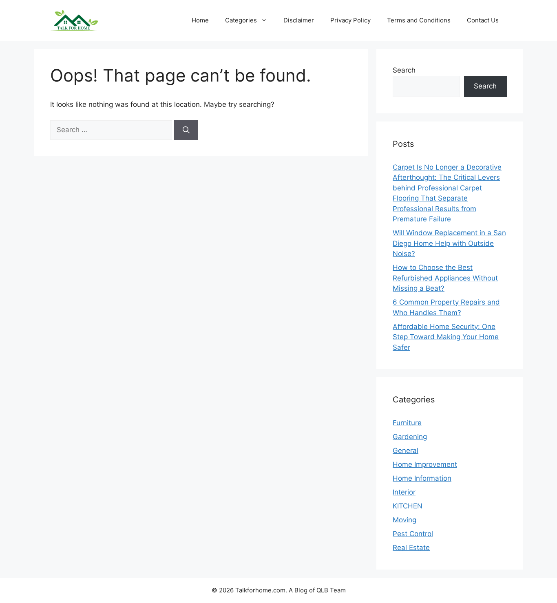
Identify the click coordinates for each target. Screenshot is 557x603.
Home (200, 20)
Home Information (422, 478)
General (405, 450)
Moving (404, 520)
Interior (404, 492)
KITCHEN (407, 506)
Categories (241, 20)
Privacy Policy (350, 20)
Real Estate (411, 547)
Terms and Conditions (419, 20)
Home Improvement (425, 464)
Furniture (407, 423)
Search (404, 70)
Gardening (410, 437)
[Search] (186, 130)
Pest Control (413, 534)
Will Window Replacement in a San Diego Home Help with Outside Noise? (449, 243)
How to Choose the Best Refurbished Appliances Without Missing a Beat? (445, 277)
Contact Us (483, 20)
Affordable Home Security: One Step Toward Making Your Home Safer (446, 336)
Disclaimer (298, 20)
